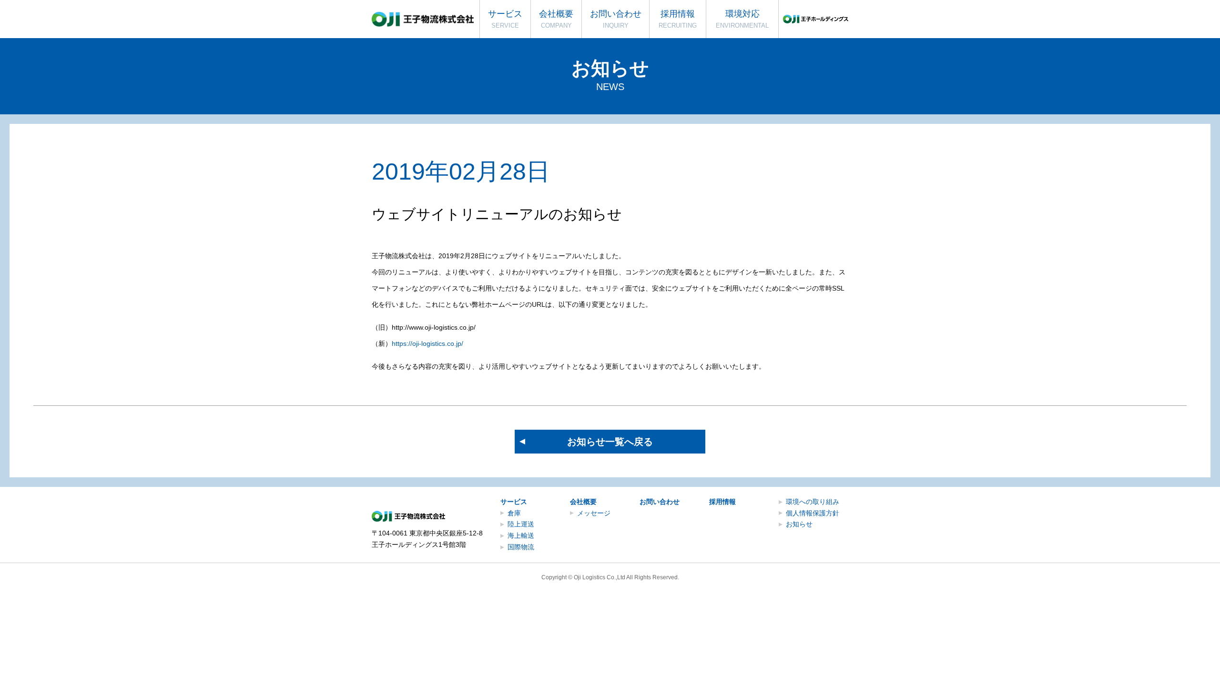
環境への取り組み (812, 501)
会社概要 (583, 501)
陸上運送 (521, 524)
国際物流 (521, 547)
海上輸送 (521, 535)
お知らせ (799, 524)
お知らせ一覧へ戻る (610, 441)
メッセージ (593, 513)
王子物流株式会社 (423, 19)
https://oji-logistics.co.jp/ (427, 343)
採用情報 (722, 501)
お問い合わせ (660, 501)
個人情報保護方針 (812, 513)
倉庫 (514, 513)
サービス (513, 501)
